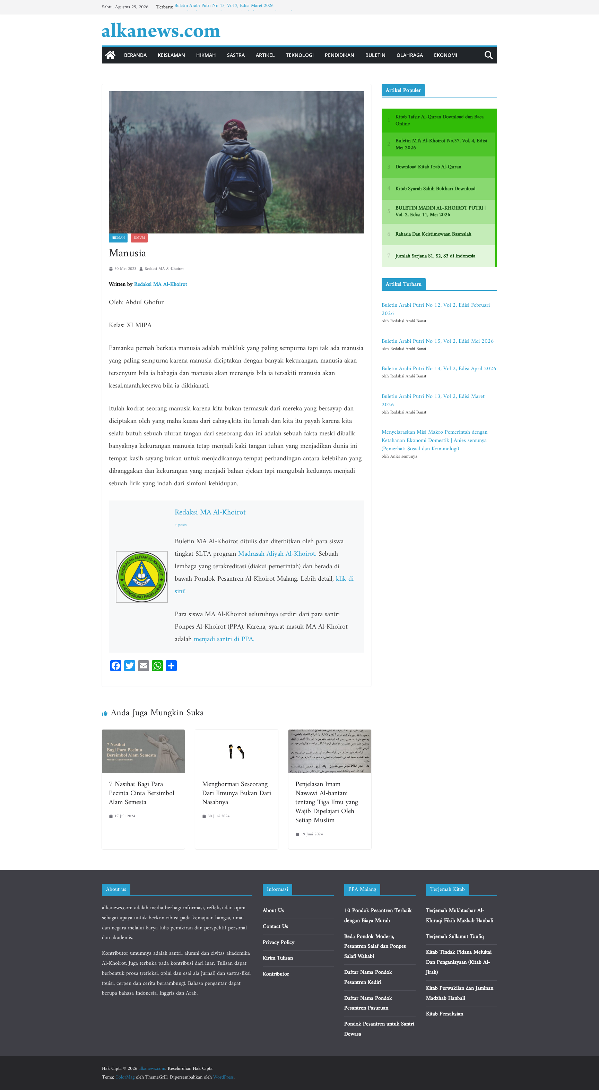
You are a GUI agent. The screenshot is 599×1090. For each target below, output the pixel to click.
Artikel (265, 55)
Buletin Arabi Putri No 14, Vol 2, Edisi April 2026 (439, 369)
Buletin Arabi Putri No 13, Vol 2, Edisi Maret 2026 (224, 7)
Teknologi (300, 55)
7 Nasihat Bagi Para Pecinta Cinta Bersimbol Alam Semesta (141, 793)
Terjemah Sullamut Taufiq (455, 937)
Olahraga (410, 55)
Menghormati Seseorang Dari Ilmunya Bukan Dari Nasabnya (236, 793)
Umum (139, 238)
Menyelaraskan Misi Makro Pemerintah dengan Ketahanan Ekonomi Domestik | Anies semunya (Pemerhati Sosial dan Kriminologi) (434, 440)
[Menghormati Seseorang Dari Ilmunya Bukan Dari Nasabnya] (236, 734)
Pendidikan (339, 55)
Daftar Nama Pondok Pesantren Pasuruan (368, 1003)
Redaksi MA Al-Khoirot (164, 269)
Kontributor (276, 974)
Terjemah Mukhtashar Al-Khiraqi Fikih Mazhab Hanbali (459, 916)
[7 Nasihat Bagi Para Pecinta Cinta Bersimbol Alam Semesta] (143, 734)
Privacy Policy (278, 942)
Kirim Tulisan (278, 958)
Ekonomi (445, 55)
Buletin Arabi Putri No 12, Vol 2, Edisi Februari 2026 (436, 309)
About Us (273, 911)
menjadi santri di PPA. (224, 639)
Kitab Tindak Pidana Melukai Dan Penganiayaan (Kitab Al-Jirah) (459, 962)
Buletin (375, 55)
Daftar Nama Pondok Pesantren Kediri (368, 977)
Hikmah (206, 55)
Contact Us (275, 926)
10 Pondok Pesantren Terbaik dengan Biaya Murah (378, 916)
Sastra (236, 55)
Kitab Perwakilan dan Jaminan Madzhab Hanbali (459, 993)
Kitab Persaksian (444, 1014)
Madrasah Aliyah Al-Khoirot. (277, 554)
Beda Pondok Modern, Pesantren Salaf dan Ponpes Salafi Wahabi (375, 947)
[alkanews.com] (110, 55)
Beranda (135, 55)
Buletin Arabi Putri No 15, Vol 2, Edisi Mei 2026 (438, 341)
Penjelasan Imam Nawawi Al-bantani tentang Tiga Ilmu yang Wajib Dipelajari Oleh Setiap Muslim (326, 802)
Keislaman (171, 55)
